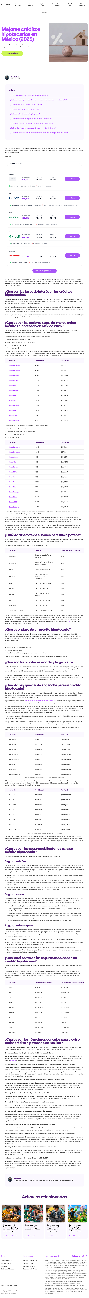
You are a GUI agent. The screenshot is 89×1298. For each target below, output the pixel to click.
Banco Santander (14, 370)
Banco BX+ (12, 410)
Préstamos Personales (18, 4)
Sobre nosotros (6, 1263)
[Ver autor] (10, 1179)
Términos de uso (6, 1260)
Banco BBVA (13, 395)
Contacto (4, 1266)
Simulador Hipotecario (30, 1260)
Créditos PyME (70, 4)
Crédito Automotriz (82, 4)
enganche (13, 1061)
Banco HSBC (13, 502)
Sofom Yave (12, 400)
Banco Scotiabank (14, 365)
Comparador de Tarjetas (30, 1269)
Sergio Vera (17, 1178)
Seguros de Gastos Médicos (57, 4)
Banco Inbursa (13, 380)
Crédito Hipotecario (30, 4)
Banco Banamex (14, 405)
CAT (69, 621)
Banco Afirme (13, 415)
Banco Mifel (12, 385)
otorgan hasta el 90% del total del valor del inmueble (40, 701)
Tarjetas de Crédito (43, 4)
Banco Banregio (14, 375)
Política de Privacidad (7, 1269)
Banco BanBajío (14, 420)
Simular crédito (12, 53)
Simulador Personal (29, 1266)
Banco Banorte (13, 390)
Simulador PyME (28, 1263)
